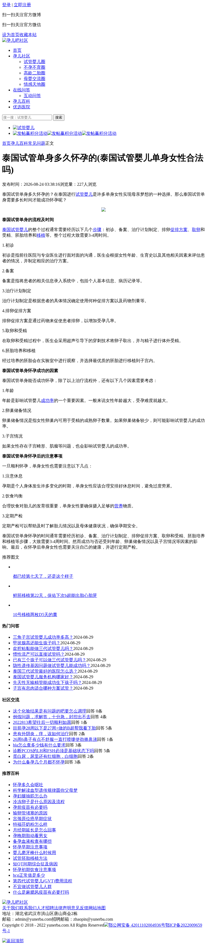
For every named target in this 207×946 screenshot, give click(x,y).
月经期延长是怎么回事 (34, 830)
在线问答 (21, 90)
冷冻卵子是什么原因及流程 (39, 801)
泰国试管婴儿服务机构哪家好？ (43, 677)
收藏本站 (28, 34)
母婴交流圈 (34, 78)
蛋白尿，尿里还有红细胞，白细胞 (45, 756)
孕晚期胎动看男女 (30, 835)
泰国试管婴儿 (15, 229)
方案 (183, 229)
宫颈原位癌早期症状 (32, 818)
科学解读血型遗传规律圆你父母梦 (45, 790)
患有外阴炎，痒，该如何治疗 (41, 733)
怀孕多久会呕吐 (28, 784)
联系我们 (28, 908)
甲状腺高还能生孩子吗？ (36, 643)
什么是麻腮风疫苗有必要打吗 (41, 892)
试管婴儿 (84, 194)
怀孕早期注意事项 (30, 847)
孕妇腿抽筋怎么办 (30, 796)
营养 (118, 506)
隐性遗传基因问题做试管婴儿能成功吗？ (52, 665)
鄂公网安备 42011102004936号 (136, 925)
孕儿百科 (21, 101)
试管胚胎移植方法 (30, 858)
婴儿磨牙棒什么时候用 (34, 852)
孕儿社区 (21, 56)
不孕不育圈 (34, 67)
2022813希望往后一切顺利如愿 (42, 722)
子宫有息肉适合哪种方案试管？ (43, 688)
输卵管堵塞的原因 (30, 813)
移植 (41, 235)
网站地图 (97, 908)
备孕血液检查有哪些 (32, 841)
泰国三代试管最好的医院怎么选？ (45, 671)
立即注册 (22, 4)
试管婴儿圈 (34, 61)
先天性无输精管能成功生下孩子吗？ (47, 682)
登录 (6, 4)
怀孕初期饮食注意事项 (34, 869)
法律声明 (62, 908)
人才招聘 (45, 908)
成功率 (47, 400)
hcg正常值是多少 (29, 875)
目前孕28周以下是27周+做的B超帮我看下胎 (54, 728)
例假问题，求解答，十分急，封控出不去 (52, 716)
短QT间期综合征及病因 (35, 864)
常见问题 (36, 143)
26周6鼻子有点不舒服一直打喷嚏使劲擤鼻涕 (55, 739)
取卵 (196, 229)
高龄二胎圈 (34, 73)
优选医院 (21, 107)
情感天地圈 (34, 84)
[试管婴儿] (15, 40)
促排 (174, 229)
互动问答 (32, 95)
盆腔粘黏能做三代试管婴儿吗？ (43, 648)
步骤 (97, 229)
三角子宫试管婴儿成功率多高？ (43, 637)
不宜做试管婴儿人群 (32, 886)
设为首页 (10, 34)
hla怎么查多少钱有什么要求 (39, 745)
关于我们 (10, 908)
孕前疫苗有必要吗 (30, 807)
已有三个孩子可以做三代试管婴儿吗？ (49, 660)
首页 (17, 50)
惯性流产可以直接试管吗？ (39, 654)
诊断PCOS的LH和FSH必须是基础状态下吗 (53, 750)
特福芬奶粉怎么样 (30, 824)
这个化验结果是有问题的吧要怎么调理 (49, 711)
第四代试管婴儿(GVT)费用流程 (42, 881)
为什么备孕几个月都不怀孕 (39, 762)
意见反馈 (79, 908)
